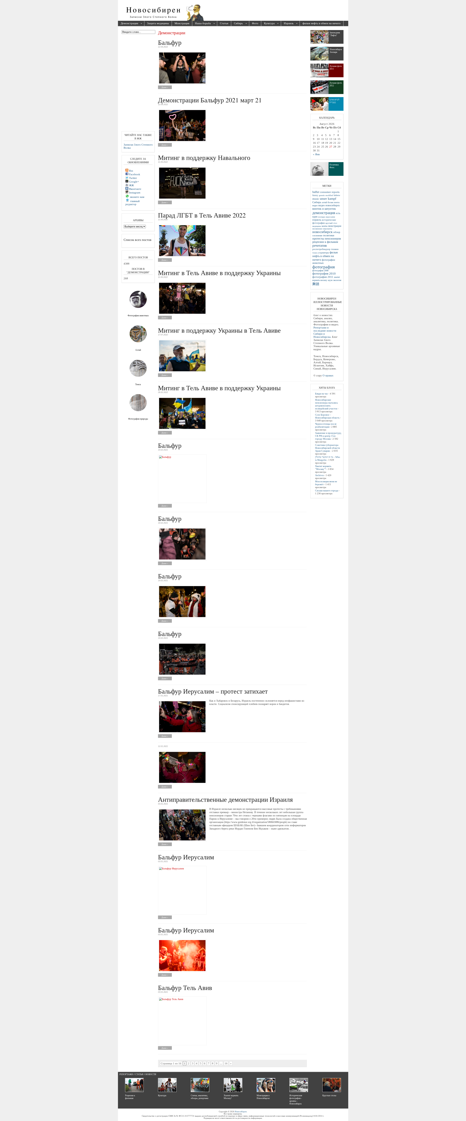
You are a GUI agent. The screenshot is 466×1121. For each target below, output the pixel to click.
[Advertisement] (253, 10)
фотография (323, 267)
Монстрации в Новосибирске (263, 1097)
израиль (316, 219)
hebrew (337, 195)
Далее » (164, 87)
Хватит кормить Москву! (231, 1097)
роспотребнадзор (321, 249)
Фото (255, 23)
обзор (336, 232)
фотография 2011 (322, 276)
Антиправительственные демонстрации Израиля (225, 799)
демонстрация (323, 213)
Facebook (134, 174)
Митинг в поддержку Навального (204, 157)
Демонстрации (128, 23)
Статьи (224, 23)
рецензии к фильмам (325, 241)
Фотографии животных (138, 315)
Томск (138, 384)
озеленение (317, 235)
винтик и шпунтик (324, 208)
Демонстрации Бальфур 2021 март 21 (210, 99)
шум (330, 280)
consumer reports (329, 192)
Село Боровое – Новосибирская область (327, 416)
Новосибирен (241, 1111)
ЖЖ (131, 185)
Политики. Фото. (334, 166)
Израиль (287, 23)
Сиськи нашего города (326, 490)
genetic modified (326, 195)
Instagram (134, 192)
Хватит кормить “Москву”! (323, 467)
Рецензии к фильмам (130, 1097)
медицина (316, 226)
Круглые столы (329, 1095)
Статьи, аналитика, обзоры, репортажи (199, 1097)
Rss (130, 170)
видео (315, 205)
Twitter (132, 178)
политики (328, 235)
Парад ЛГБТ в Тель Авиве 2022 (202, 215)
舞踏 (315, 284)
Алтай (138, 350)
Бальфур (169, 42)
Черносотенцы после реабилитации (326, 425)
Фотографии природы (138, 419)
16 (226, 1063)
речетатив (319, 245)
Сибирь (237, 23)
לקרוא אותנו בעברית (334, 101)
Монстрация (182, 23)
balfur (315, 191)
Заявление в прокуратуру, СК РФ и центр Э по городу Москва (328, 436)
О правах (328, 375)
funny (315, 195)
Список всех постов (137, 239)
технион (334, 249)
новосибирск (322, 232)
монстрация (334, 226)
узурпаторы (323, 253)
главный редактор (132, 203)
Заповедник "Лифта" (334, 34)
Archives (319, 475)
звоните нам (136, 196)
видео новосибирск (329, 205)
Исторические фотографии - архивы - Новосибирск (295, 1099)
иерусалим (330, 217)
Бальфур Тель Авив (185, 987)
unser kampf (328, 198)
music (315, 198)
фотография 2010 (324, 273)
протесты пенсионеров (326, 238)
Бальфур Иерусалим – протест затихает (213, 691)
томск (314, 253)
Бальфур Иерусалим (186, 856)
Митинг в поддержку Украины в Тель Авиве (219, 330)
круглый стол (331, 223)
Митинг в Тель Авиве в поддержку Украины (219, 272)
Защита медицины (158, 23)
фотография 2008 (320, 270)
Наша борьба (201, 23)
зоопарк (321, 217)
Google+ (133, 181)
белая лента (333, 202)
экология (337, 280)
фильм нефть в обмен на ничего (322, 23)
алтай (324, 202)
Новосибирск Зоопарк (336, 50)
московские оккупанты (322, 229)
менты (324, 226)
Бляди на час (321, 393)
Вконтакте (134, 188)
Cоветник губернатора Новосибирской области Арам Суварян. (327, 448)
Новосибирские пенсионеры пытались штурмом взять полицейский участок (326, 404)
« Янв (316, 154)
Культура (268, 23)
